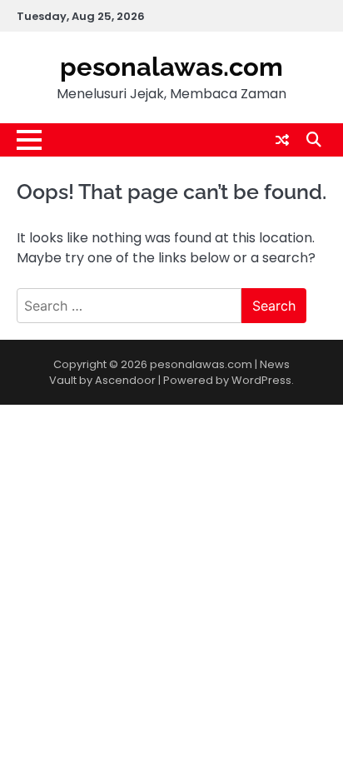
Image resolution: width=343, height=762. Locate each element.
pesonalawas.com (171, 67)
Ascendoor (125, 380)
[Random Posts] (282, 140)
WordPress (261, 380)
